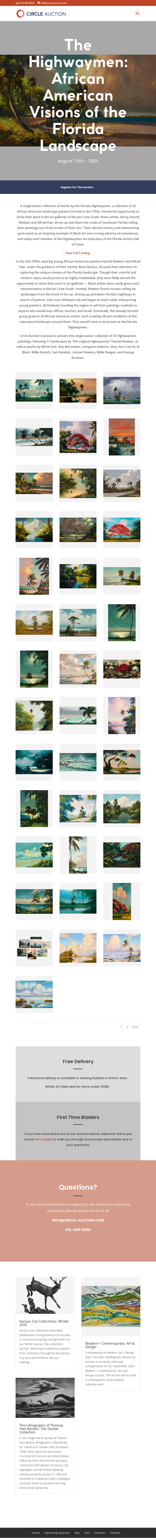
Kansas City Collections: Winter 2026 (44, 1323)
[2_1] (78, 409)
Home (36, 1533)
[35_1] (78, 920)
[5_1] (78, 455)
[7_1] (34, 502)
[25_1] (34, 780)
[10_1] (34, 548)
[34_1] (34, 920)
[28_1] (34, 827)
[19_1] (34, 687)
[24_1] (121, 734)
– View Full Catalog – (78, 253)
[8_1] (78, 502)
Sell (87, 1533)
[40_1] (34, 1013)
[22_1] (34, 734)
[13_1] (34, 594)
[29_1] (78, 827)
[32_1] (78, 873)
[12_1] (121, 548)
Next (135, 1027)
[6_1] (121, 455)
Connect (99, 1533)
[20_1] (78, 687)
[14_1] (78, 594)
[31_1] (34, 873)
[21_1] (121, 687)
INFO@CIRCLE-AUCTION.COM (78, 1220)
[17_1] (78, 641)
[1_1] (34, 409)
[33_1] (121, 873)
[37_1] (34, 966)
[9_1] (121, 502)
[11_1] (78, 548)
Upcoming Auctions (57, 1533)
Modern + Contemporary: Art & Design (110, 1345)
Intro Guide (43, 1139)
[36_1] (121, 920)
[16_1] (34, 641)
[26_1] (78, 780)
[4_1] (34, 455)
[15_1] (121, 594)
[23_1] (78, 734)
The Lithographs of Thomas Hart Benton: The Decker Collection (41, 1428)
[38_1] (78, 966)
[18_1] (121, 641)
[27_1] (121, 780)
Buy (77, 1533)
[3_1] (121, 409)
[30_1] (121, 827)
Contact (115, 1533)
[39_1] (121, 966)
